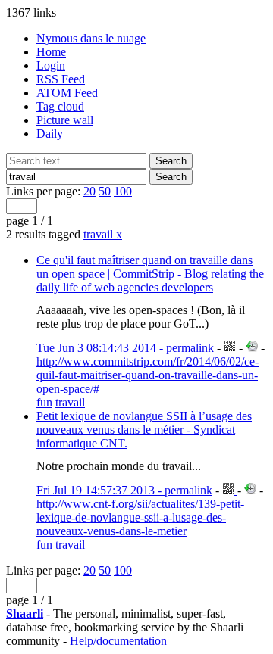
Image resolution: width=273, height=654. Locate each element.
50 (105, 191)
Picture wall (64, 120)
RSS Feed (60, 79)
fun (44, 402)
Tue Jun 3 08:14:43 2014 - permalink (125, 347)
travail (102, 234)
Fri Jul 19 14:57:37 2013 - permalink (124, 490)
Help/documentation (118, 640)
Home (51, 51)
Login (50, 65)
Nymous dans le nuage (91, 38)
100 (123, 191)
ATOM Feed (67, 92)
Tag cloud (60, 106)
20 (89, 191)
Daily (49, 133)
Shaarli (24, 613)
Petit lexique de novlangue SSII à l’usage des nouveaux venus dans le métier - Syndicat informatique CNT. (144, 430)
